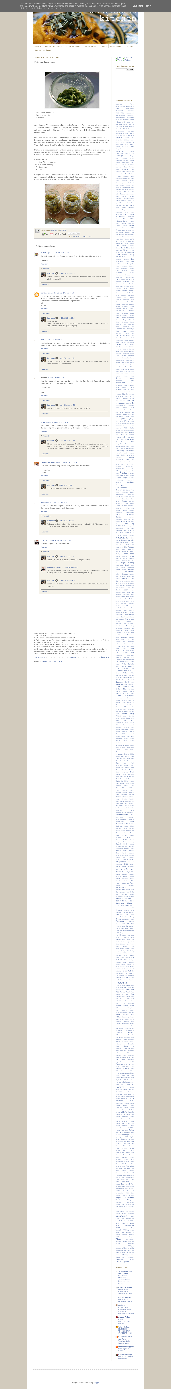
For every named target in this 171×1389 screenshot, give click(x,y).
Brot (132, 259)
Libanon (118, 707)
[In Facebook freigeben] (76, 233)
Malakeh (131, 725)
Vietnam (128, 1204)
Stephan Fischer (128, 1121)
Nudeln (118, 901)
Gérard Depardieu (122, 499)
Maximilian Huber (129, 808)
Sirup (126, 1080)
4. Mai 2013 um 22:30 (66, 521)
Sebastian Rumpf (121, 1055)
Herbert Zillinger (121, 556)
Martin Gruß (119, 776)
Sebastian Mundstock (127, 1050)
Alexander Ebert (121, 129)
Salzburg (118, 1017)
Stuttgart (118, 1130)
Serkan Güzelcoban (127, 1059)
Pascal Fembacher (122, 928)
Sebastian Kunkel (121, 1048)
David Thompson (129, 371)
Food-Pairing (120, 450)
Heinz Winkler (121, 549)
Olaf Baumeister (122, 908)
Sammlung (125, 1017)
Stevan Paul (129, 1123)
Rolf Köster (119, 1001)
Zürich (132, 1259)
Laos (122, 700)
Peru (123, 939)
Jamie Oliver (130, 585)
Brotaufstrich (120, 261)
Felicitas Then (120, 432)
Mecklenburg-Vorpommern (124, 812)
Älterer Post (105, 657)
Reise (128, 978)
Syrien (132, 1137)
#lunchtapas (120, 113)
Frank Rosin (130, 455)
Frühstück (131, 473)
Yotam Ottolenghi (122, 1255)
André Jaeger (129, 156)
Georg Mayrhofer (122, 492)
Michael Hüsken (128, 835)
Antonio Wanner (121, 200)
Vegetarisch (129, 1197)
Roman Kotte (129, 1001)
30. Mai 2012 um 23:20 (67, 318)
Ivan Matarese (125, 581)
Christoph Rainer (128, 322)
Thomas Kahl (129, 1152)
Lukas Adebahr (120, 718)
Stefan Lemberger (122, 1098)
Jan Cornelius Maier (123, 587)
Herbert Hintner (128, 554)
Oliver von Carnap (127, 914)
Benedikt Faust (129, 232)
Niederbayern (121, 887)
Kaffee (118, 653)
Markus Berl (119, 767)
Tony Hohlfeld (120, 1188)
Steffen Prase (130, 1114)
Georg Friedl (130, 490)
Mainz (117, 725)
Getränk (124, 501)
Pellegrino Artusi (128, 937)
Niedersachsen (120, 889)
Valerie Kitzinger (128, 1195)
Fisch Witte (124, 439)
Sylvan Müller (124, 1137)
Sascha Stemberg (122, 1023)
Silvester (126, 1068)
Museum (124, 872)
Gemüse (120, 485)
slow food (131, 1082)
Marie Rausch (120, 761)
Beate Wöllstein (121, 228)
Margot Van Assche (122, 756)
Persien (118, 939)
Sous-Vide (131, 1089)
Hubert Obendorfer (127, 567)
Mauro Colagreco (125, 801)
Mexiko (126, 826)
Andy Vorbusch (121, 180)
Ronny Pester (121, 1003)
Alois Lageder (129, 149)
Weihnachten (129, 1225)
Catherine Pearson (127, 268)
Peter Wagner (121, 946)
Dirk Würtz (130, 389)
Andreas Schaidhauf (122, 174)
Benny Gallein (124, 239)
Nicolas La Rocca (127, 883)
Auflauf (132, 210)
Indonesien (124, 574)
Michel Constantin (128, 853)
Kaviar (132, 671)
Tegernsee (130, 1141)
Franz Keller (119, 462)
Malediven (119, 727)
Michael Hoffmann (122, 833)
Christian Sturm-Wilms (125, 302)
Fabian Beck (126, 423)
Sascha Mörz (129, 1021)
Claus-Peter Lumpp (122, 340)
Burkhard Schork (121, 263)
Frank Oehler (120, 455)
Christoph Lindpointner (127, 317)
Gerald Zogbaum (129, 496)
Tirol (128, 1173)
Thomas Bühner (121, 1146)
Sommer (120, 1087)
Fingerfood (120, 437)
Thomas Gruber (128, 1148)
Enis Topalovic (125, 412)
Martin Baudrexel (122, 772)
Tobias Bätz (126, 1175)
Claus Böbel (126, 335)
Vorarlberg (131, 1213)
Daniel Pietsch (129, 362)
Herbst (131, 556)
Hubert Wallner (121, 569)
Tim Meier (119, 1168)
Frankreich (119, 460)
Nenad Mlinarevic (122, 878)
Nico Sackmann (126, 881)
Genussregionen (116, 46)
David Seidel (119, 371)
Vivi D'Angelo (130, 1211)
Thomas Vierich (129, 1161)
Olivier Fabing (120, 917)
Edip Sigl (131, 398)
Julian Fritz (121, 644)
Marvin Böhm (129, 785)
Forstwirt (127, 450)
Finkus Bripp (130, 437)
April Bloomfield (121, 203)
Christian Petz (121, 297)
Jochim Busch (120, 617)
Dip (124, 389)
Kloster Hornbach (128, 680)
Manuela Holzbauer (122, 734)
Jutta (43, 340)
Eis (133, 403)
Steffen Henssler (128, 1112)
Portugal (131, 960)
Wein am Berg (128, 1228)
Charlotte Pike (129, 275)
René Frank (119, 980)
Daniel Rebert (121, 365)
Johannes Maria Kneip (126, 626)
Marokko (131, 770)
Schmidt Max (121, 1026)
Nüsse (132, 901)
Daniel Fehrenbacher (122, 358)
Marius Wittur (129, 765)
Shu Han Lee (129, 1064)
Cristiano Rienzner (128, 349)
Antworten (44, 264)
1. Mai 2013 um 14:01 (69, 462)
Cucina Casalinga (125, 1355)
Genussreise (120, 490)
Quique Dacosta (128, 962)
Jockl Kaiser (130, 617)
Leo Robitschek (128, 705)
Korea (132, 691)
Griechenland (130, 512)
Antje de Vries (128, 191)
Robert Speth (130, 996)
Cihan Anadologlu (128, 329)
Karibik (126, 657)
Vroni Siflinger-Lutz (127, 1218)
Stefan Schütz (129, 1107)
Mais (124, 725)
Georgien (131, 494)
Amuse (125, 151)
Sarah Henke (124, 1019)
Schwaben (119, 1030)
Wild (122, 1232)
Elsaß (132, 407)
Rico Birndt (125, 994)
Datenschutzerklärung (43, 50)
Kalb (132, 653)
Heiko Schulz (129, 545)
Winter (118, 1239)
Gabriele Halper (121, 477)
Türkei (118, 1191)
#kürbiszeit (119, 111)
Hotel (127, 565)
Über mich (129, 46)
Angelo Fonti (125, 182)
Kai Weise (125, 653)
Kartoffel (131, 666)
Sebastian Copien (121, 1039)
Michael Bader (120, 830)
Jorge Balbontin (121, 637)
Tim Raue (126, 1168)
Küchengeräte (129, 695)
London (131, 711)
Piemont (127, 957)
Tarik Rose (119, 1141)
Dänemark (125, 353)
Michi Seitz (128, 855)
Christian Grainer (129, 286)
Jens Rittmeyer (121, 603)
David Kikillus (129, 369)
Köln (124, 689)
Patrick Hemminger (128, 930)
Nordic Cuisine (129, 896)
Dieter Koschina (129, 385)
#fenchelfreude (120, 106)
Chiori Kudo (125, 279)
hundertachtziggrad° (126, 1347)
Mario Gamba (121, 763)
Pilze (132, 957)
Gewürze (119, 503)
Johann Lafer (129, 619)
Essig (128, 419)
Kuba (132, 693)
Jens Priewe (130, 601)
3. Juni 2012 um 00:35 (56, 378)
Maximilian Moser (125, 810)
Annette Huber (124, 189)
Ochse (122, 905)
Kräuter (89, 236)
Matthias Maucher (122, 796)
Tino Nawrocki (120, 1173)
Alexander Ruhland (122, 140)
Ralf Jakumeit (129, 973)
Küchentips (119, 698)
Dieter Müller (121, 387)
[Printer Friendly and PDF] (37, 231)
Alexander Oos (129, 137)
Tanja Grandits (121, 1139)
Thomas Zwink (129, 1164)
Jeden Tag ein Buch (122, 596)
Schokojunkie (46, 422)
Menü (132, 821)
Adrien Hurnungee (121, 124)
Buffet (132, 261)
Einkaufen (103, 46)
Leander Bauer (126, 702)
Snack (123, 1084)
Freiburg (127, 471)
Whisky (132, 1230)
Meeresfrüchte (122, 815)
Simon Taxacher (125, 1073)
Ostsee (131, 921)
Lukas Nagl (121, 720)
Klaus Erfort (124, 677)
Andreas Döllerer (122, 167)
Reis (123, 978)
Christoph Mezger (121, 320)
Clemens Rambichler (127, 342)
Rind (132, 994)
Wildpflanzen (130, 1232)
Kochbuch (120, 682)
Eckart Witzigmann (122, 398)
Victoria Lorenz (120, 1204)
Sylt (117, 1137)
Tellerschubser (124, 1327)
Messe (127, 824)
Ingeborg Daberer (125, 576)
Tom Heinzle (126, 1184)
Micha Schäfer (128, 828)
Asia (127, 205)
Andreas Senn (128, 176)
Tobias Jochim (125, 1177)
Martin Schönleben (122, 781)
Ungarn (118, 1195)
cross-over (119, 351)
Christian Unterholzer (122, 304)
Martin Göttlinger (128, 774)
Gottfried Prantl (121, 510)
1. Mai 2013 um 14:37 (60, 502)
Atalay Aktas (121, 207)
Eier (117, 400)
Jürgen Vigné (121, 648)
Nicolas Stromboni (125, 885)
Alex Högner (120, 126)
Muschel (118, 872)
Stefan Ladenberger (127, 1096)
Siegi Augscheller (122, 1066)
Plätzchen (119, 960)
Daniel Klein (120, 362)
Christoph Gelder (128, 313)
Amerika (118, 151)
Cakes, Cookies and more (50, 462)
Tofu (132, 1179)
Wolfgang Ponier (121, 1250)
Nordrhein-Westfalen (123, 899)
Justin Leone (130, 650)
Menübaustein (120, 824)
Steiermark (124, 1119)
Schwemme (119, 1035)
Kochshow (126, 686)
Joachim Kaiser (121, 610)
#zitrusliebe (130, 117)
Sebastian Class (129, 1037)
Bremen (126, 259)
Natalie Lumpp (121, 874)
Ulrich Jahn (130, 1193)
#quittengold (130, 113)
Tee (125, 1141)
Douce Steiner (129, 396)
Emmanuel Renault (122, 410)
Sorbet (125, 1089)
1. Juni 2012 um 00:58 (53, 340)
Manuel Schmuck (128, 731)
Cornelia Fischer (128, 344)
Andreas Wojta (120, 178)
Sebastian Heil (128, 1046)
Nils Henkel (130, 892)
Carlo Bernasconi (121, 266)
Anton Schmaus (128, 196)
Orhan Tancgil (129, 917)
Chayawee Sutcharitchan (125, 277)
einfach (122, 400)
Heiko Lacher (129, 542)
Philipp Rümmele (128, 953)
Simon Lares (125, 1071)
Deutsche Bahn (125, 380)
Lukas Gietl (130, 718)
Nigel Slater (130, 889)
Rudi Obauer (121, 1010)
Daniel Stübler (129, 367)
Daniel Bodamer (128, 355)
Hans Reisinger (120, 528)
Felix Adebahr (129, 432)
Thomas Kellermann (122, 1155)
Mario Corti (130, 761)
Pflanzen (127, 948)
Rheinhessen (120, 989)
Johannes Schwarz (123, 628)
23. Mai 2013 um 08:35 (67, 581)
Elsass (125, 407)
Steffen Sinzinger (122, 1116)
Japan (125, 590)
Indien (117, 574)
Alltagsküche (119, 149)
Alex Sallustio (129, 126)
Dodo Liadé (119, 392)
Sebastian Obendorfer (125, 1053)
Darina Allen (120, 369)
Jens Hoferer (129, 599)
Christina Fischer (128, 306)
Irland (132, 578)
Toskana (131, 1188)
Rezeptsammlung (121, 987)
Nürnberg (125, 901)
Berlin (132, 239)
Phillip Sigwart (129, 955)
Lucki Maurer (121, 714)
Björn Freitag (125, 252)
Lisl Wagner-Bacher (122, 711)
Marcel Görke (129, 738)
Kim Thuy (127, 675)
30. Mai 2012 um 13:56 (65, 293)
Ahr (133, 124)
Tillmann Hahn (120, 1166)
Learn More (138, 6)
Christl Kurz (123, 311)
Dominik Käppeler (122, 394)
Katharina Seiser (122, 671)
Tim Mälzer (130, 1166)
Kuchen (118, 696)
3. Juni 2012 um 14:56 (67, 441)
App (133, 200)
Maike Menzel (129, 722)
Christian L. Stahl (122, 293)
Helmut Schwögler (122, 551)
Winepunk (131, 1237)
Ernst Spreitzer (124, 416)
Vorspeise (121, 1216)
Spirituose (131, 1092)
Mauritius (124, 799)
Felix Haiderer (120, 434)
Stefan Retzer (129, 1103)
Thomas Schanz (128, 1157)
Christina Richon (121, 308)
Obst (118, 905)
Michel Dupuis (120, 855)
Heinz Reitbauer (129, 547)
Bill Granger (127, 250)
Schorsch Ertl (129, 1028)
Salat (118, 1014)
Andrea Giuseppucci (122, 162)
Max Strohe (119, 805)
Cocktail (118, 344)
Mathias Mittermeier (122, 788)
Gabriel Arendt (129, 475)
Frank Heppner (129, 453)
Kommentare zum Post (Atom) (54, 661)
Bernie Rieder (126, 248)
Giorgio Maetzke (121, 505)
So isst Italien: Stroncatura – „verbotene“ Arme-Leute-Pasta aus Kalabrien (124, 1279)
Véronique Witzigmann (125, 1202)
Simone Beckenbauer (123, 1077)
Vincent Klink (124, 1206)
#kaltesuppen (130, 108)
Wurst (129, 1250)
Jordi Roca (119, 635)
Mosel (124, 866)
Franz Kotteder (129, 462)
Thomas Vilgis (120, 1164)
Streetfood (131, 1128)
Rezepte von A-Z (90, 46)
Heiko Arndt (120, 542)
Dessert (119, 378)
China (118, 279)
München (128, 869)
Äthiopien (131, 207)
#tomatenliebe (120, 117)
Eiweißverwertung (121, 405)
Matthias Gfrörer (127, 794)
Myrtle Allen (130, 872)
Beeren (132, 228)
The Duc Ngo (128, 1143)
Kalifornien (119, 655)
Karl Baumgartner (128, 659)
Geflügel (130, 482)
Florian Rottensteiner (127, 448)
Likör (125, 707)
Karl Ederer (119, 661)
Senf (117, 1059)
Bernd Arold (120, 241)
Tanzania (131, 1139)
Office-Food (128, 905)
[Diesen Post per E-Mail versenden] (69, 233)
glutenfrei (130, 508)
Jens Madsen (120, 601)
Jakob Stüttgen (120, 585)
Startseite (37, 46)
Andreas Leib (130, 171)
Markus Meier (129, 767)
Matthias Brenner (121, 792)
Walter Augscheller (122, 1223)
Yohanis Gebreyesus (127, 1252)
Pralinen (118, 962)
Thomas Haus (121, 1150)
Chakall (132, 272)
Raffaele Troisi (124, 966)
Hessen (131, 558)
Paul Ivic (118, 935)
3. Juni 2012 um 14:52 (67, 405)
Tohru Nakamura (122, 1182)
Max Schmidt (129, 803)
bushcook (51, 273)
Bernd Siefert (121, 245)
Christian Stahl (128, 299)
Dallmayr (126, 351)
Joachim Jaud (129, 608)
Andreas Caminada (127, 165)
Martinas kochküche (48, 293)
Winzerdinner (130, 1239)
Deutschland (120, 383)
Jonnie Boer (130, 632)
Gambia (131, 477)
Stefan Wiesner (121, 1110)
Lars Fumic (127, 700)
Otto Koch (130, 924)
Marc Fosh (125, 736)
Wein (118, 1228)
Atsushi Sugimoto (122, 210)
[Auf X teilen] (74, 233)
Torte (126, 1188)
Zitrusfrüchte (120, 1259)
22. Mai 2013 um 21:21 (69, 567)
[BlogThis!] (71, 233)
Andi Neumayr (126, 153)
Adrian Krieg (130, 122)
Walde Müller (130, 1221)
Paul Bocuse (130, 933)
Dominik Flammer (129, 392)
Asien (132, 205)
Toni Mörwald (130, 1186)
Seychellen (119, 1062)
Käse (117, 668)
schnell (132, 1026)
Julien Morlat (130, 646)
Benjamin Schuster (122, 236)
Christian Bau (128, 281)
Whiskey (126, 1230)
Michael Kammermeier (125, 837)
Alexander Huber (128, 133)
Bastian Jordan (121, 225)
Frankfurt (131, 457)
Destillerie (131, 378)
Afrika (129, 124)
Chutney (119, 329)
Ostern (132, 919)
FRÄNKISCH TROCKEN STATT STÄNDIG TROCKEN (125, 1331)
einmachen (76, 236)
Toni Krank (121, 1186)
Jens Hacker (120, 599)
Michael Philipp (128, 842)
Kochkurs (119, 687)
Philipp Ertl (125, 951)
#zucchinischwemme (122, 120)
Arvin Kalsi (130, 203)
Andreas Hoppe (128, 169)
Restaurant (122, 982)
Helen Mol (130, 549)
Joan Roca (125, 612)
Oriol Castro (125, 919)
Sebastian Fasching (128, 1041)
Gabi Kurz (119, 475)
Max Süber (127, 805)
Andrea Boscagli (128, 160)
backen (125, 214)
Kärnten (124, 666)
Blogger (96, 1383)
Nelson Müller (128, 876)
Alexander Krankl (121, 135)
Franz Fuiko (129, 459)
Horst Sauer (120, 565)
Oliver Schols (126, 912)
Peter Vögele (130, 944)
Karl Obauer (127, 661)
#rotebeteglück (120, 115)
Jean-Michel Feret (128, 594)
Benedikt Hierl (120, 234)
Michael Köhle (121, 839)
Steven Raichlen (122, 1125)
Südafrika (125, 1130)
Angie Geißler (125, 185)
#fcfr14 (132, 104)
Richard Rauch (125, 992)
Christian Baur (121, 284)
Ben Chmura (126, 230)
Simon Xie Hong (127, 1075)
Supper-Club (126, 1132)
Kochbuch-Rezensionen (53, 46)
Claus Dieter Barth (127, 338)
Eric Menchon (124, 414)
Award (127, 212)
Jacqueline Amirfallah (127, 583)
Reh (126, 975)
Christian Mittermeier (127, 295)
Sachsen (131, 1012)
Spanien (119, 1092)
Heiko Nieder (120, 545)
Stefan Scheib (121, 1105)
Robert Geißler (120, 996)
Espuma (123, 419)
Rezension (130, 985)
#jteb (117, 108)
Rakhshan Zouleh (121, 971)
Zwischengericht (122, 1262)
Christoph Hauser (121, 315)
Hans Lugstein (129, 526)
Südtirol (131, 1130)
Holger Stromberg (127, 563)
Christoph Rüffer (121, 324)
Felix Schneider (129, 434)
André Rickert (121, 158)
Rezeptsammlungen (73, 46)
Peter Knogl (125, 941)
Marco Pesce (129, 749)
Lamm (118, 700)
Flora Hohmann (121, 442)
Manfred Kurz (129, 727)
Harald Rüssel (124, 533)
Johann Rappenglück (125, 621)
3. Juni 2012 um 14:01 (60, 422)
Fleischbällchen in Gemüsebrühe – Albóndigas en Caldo (125, 1291)
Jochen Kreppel (129, 614)
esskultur (122, 1305)
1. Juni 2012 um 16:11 (67, 358)
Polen (125, 960)
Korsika (118, 693)
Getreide (131, 501)
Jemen (132, 596)
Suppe (118, 1132)
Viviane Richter (121, 1213)
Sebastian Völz (125, 1057)
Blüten (124, 255)
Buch (127, 261)
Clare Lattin (121, 331)
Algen (123, 142)
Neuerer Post (40, 657)
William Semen (121, 1234)
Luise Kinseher (128, 716)
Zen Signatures (128, 1257)
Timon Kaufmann (128, 1170)
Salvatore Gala (128, 1014)
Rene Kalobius (129, 980)
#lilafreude (131, 111)
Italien (118, 581)
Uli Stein (126, 1191)
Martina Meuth (124, 783)
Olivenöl (126, 910)
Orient (118, 919)
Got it (148, 6)
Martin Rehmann (129, 779)
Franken (119, 457)
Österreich (120, 921)
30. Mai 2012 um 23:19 (67, 273)
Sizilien (125, 1082)
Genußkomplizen (121, 487)
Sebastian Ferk (121, 1044)
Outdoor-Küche (120, 926)
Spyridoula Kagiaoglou (123, 1094)
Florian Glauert (124, 444)
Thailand (119, 1144)
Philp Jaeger (120, 957)
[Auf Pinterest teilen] (79, 233)
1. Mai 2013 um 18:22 (63, 540)
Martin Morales (129, 776)
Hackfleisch (130, 514)
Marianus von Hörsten (127, 758)
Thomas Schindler (122, 1159)
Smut (117, 1084)
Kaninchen (119, 657)
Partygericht (130, 926)
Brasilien (118, 259)
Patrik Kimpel (120, 933)
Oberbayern (120, 903)
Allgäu (132, 146)
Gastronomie (130, 480)
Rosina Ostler (128, 1005)
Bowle (132, 257)
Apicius (129, 200)
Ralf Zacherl (120, 975)
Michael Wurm (121, 850)
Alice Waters (129, 144)
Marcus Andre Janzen (122, 752)
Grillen (118, 515)
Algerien (128, 142)
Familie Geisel (129, 430)
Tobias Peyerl (125, 1179)
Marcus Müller (129, 754)
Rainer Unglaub (129, 968)
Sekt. (132, 1057)
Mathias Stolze (128, 790)
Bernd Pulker (129, 243)
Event (126, 421)
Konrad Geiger (122, 691)
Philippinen (119, 955)
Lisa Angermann (128, 709)
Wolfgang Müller (128, 1248)
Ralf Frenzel (120, 973)
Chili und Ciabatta (125, 1287)
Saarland (125, 1012)
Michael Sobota (129, 848)
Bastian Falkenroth (127, 223)
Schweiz (131, 1033)
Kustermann (130, 698)
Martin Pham (119, 779)
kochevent (131, 684)
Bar (124, 219)
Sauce (132, 1023)
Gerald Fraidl (119, 496)
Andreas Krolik (120, 171)
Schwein (119, 1033)
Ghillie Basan (129, 503)
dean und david (122, 373)
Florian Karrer (125, 446)
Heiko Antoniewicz (127, 540)
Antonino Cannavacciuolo (125, 198)
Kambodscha (130, 655)
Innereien (125, 578)
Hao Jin (126, 530)
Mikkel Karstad (128, 860)
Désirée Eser (129, 376)
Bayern (131, 225)
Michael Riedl (121, 844)
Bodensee (125, 257)
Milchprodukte (121, 862)
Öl (133, 905)
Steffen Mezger (120, 1114)
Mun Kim (119, 869)
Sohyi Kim (130, 1084)
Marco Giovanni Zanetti (123, 747)
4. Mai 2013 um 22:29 (66, 485)
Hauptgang (122, 537)
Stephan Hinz (120, 1123)
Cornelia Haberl (121, 346)
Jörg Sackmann (128, 635)
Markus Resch (121, 770)
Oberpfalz (130, 903)
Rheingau (131, 987)
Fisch (118, 439)
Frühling (83, 236)
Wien (117, 1232)
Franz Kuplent (120, 464)
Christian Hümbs (121, 288)
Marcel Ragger (121, 740)
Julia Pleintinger (128, 641)
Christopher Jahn (128, 326)
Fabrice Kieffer (120, 430)
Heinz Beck (119, 547)
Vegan (118, 1197)
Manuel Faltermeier (122, 729)
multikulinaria (46, 502)
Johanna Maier (121, 623)
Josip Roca (125, 639)
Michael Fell (130, 830)
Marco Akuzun (129, 745)
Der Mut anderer (124, 1297)
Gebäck (118, 482)
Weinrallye (119, 1230)
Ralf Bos (131, 971)
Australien (119, 212)
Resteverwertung (121, 985)
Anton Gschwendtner (123, 194)
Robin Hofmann (120, 999)
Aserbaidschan (120, 205)
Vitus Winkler (120, 1211)
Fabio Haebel (129, 428)
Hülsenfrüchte (129, 572)
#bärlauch (119, 104)
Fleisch (131, 439)
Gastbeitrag (119, 480)
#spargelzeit (130, 115)
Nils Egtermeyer (121, 892)
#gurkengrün (130, 106)
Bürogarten (130, 263)
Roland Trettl (130, 999)
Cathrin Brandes (121, 270)
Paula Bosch (126, 935)
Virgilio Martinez (128, 1209)
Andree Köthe (129, 178)
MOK (126, 864)
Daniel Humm (130, 360)
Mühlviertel (131, 866)
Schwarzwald (130, 1030)
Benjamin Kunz (129, 234)
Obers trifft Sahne (47, 540)
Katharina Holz (128, 668)
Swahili (132, 1134)
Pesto (128, 939)
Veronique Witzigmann (125, 1200)
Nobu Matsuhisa (121, 894)
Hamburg (119, 517)
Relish (132, 977)
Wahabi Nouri (120, 1221)
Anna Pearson (126, 187)
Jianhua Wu (124, 605)
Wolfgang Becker (121, 1241)
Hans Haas (125, 521)
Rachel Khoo (120, 964)
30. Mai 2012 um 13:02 (60, 253)
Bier (121, 250)
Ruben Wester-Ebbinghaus (125, 1008)
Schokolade (119, 1028)
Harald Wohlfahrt (128, 535)
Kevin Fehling (121, 673)
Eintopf (128, 403)
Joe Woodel (120, 619)
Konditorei (131, 689)
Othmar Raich (120, 924)
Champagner (120, 275)
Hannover (127, 519)
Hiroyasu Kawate (121, 560)
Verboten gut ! (46, 253)
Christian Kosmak (128, 290)
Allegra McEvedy (122, 146)
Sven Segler (125, 1134)
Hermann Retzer (121, 558)
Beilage (118, 230)
